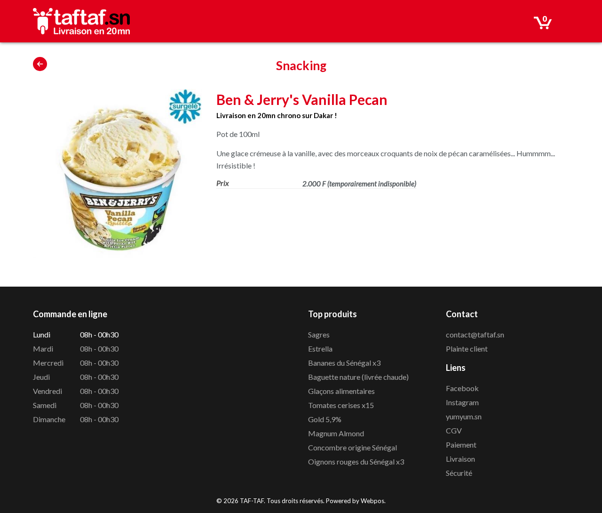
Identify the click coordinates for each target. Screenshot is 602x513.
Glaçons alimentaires (341, 390)
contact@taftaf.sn (475, 334)
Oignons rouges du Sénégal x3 (356, 461)
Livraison (460, 458)
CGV (454, 430)
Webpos (372, 501)
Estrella (320, 348)
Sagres (319, 334)
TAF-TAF (252, 501)
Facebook (462, 388)
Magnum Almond (336, 433)
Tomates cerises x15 (341, 405)
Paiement (461, 444)
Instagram (462, 402)
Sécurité (459, 472)
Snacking (301, 65)
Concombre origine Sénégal (352, 447)
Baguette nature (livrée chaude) (358, 376)
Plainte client (467, 348)
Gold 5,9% (324, 419)
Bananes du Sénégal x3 (344, 362)
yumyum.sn (464, 416)
